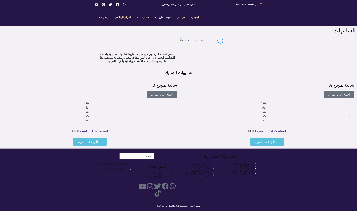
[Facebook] (117, 4)
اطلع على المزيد (339, 94)
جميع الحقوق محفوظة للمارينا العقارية (182, 206)
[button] (220, 45)
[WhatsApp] (124, 4)
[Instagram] (103, 4)
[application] (156, 17)
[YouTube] (96, 4)
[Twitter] (110, 4)
